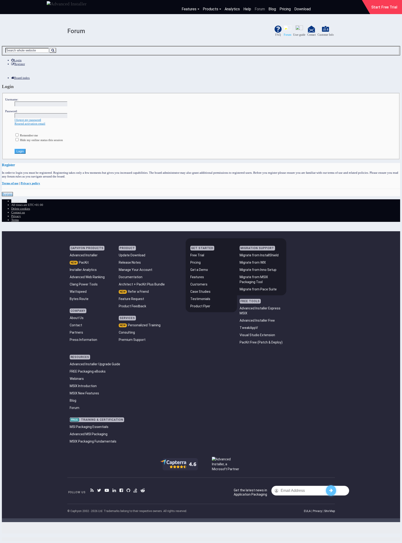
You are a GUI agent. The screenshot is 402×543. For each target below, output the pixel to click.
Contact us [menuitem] (18, 212)
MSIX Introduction (83, 386)
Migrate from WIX (253, 262)
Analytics (232, 9)
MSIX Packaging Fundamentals (93, 441)
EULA (307, 511)
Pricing (285, 9)
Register (7, 194)
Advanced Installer (84, 255)
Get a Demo (199, 270)
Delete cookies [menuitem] (20, 208)
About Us (77, 318)
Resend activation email (30, 123)
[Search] (53, 50)
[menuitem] (16, 60)
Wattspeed (78, 291)
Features (189, 9)
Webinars (77, 379)
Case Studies (200, 291)
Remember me (28, 135)
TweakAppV (249, 328)
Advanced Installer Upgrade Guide (95, 364)
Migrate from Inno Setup (258, 270)
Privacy (317, 511)
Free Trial (197, 255)
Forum (260, 9)
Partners (76, 332)
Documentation (130, 277)
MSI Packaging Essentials (89, 427)
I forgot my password (28, 120)
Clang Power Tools (84, 284)
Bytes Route (79, 299)
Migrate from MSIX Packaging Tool (254, 279)
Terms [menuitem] (15, 220)
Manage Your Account (135, 270)
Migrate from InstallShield (259, 255)
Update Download (132, 255)
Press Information (83, 340)
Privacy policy (30, 183)
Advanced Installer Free (257, 320)
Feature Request (131, 299)
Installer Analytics (83, 270)
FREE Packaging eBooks (88, 371)
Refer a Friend (138, 291)
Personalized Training (144, 325)
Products (210, 9)
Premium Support (132, 340)
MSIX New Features (84, 393)
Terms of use (10, 183)
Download (302, 9)
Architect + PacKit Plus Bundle (142, 284)
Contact (76, 325)
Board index (19, 201)
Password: (11, 111)
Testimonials (200, 299)
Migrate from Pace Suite (258, 289)
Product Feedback (132, 306)
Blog (272, 9)
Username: (12, 99)
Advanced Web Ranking (87, 277)
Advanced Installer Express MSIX (260, 310)
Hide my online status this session (41, 140)
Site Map (329, 511)
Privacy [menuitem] (16, 216)
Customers (198, 284)
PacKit (84, 262)
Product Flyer (200, 306)
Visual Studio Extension (257, 335)
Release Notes (130, 262)
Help (247, 9)
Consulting (127, 332)
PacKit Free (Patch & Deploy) (261, 342)
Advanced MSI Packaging (88, 434)
